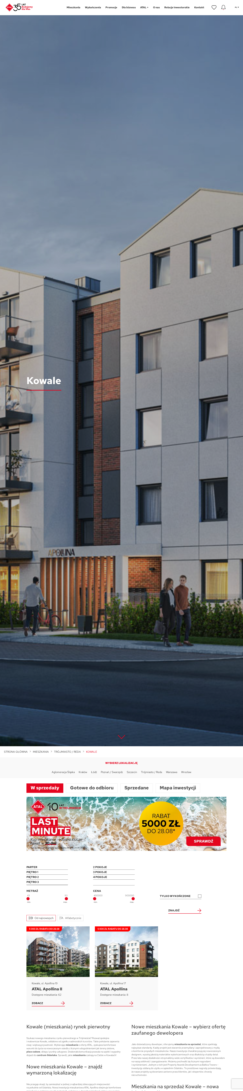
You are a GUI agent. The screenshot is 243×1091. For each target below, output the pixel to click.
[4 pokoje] (114, 877)
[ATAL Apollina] (126, 968)
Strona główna (16, 752)
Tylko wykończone (175, 896)
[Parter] (47, 867)
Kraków (83, 772)
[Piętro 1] (47, 872)
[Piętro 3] (47, 882)
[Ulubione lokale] (214, 7)
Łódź (94, 772)
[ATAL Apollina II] (58, 968)
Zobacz (37, 1003)
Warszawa (171, 772)
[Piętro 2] (47, 877)
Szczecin (132, 772)
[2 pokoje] (114, 867)
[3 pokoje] (114, 872)
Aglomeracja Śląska (63, 772)
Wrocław (186, 772)
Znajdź (174, 910)
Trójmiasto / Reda (67, 752)
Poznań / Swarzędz (112, 772)
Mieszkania (41, 752)
